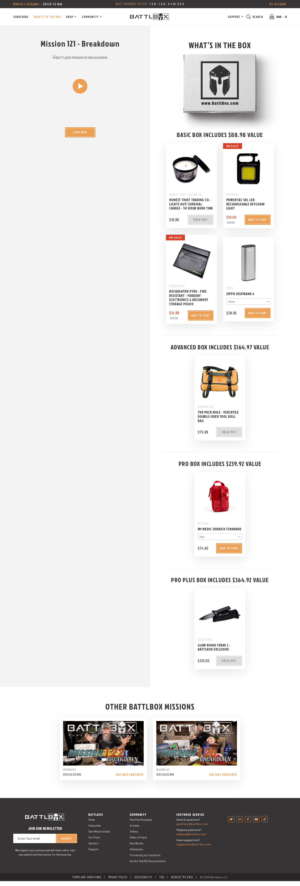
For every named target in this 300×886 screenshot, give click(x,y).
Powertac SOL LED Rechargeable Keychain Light (245, 204)
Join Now (80, 132)
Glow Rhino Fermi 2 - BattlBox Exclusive (214, 647)
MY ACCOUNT (278, 4)
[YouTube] (256, 819)
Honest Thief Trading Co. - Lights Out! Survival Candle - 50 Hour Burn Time (191, 204)
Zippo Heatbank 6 (240, 293)
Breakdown (72, 774)
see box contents (130, 774)
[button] (71, 16)
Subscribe (21, 17)
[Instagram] (240, 819)
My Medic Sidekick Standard (219, 528)
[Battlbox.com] (150, 17)
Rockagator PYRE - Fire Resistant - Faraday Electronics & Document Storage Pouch (188, 297)
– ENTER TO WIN (37, 4)
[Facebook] (248, 819)
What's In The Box (47, 17)
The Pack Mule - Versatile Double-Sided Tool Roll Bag (218, 416)
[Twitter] (231, 819)
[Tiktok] (265, 819)
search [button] (257, 17)
